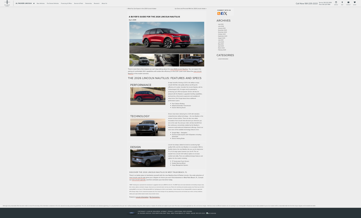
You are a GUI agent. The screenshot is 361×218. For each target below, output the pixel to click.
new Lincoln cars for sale (137, 177)
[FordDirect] (132, 213)
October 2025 (222, 34)
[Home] (33, 3)
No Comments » (155, 197)
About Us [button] (104, 3)
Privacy (170, 211)
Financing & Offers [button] (66, 3)
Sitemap (164, 211)
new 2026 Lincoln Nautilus (179, 69)
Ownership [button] (88, 3)
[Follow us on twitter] (225, 13)
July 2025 (220, 40)
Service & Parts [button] (78, 3)
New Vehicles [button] (41, 3)
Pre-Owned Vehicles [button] (53, 3)
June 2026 (221, 26)
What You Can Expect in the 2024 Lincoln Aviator (142, 8)
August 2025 (221, 38)
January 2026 (222, 28)
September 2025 (222, 36)
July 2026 (220, 24)
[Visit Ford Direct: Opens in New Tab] (211, 213)
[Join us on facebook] (222, 13)
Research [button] (96, 3)
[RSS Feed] (218, 13)
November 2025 (222, 32)
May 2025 (221, 44)
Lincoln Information (142, 197)
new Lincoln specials (139, 180)
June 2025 (221, 42)
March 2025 (221, 48)
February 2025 (222, 50)
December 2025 (222, 30)
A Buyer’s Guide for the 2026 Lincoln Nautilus (154, 16)
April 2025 (221, 46)
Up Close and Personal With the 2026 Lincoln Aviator (190, 8)
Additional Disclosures (183, 211)
